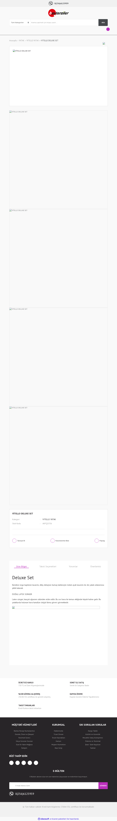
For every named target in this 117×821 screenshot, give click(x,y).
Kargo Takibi (93, 731)
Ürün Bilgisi (21, 566)
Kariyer (58, 741)
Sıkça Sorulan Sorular (24, 741)
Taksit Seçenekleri (47, 566)
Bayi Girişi (58, 748)
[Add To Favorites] (60, 541)
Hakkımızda (58, 731)
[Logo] (58, 13)
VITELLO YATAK (49, 519)
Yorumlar (73, 566)
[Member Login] (11, 30)
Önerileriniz (95, 566)
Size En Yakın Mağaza (24, 744)
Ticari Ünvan (58, 734)
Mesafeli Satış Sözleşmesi (93, 738)
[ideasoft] (43, 819)
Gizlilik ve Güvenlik (92, 734)
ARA (103, 22)
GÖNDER (103, 786)
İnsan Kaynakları (58, 738)
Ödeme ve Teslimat (92, 741)
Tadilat (92, 748)
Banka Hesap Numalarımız (24, 731)
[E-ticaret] (58, 819)
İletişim (24, 748)
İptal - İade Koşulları (92, 744)
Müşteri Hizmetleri (59, 744)
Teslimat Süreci (24, 738)
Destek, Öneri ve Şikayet (24, 734)
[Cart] (105, 30)
